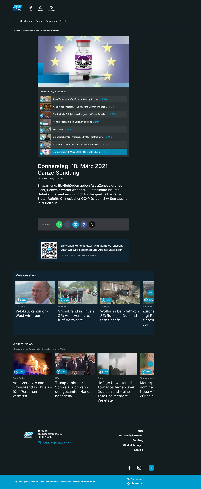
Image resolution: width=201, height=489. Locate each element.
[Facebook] (84, 224)
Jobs (140, 430)
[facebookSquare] (129, 468)
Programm (51, 21)
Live (15, 21)
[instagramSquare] (139, 468)
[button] (67, 224)
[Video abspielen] (83, 61)
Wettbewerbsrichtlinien (84, 481)
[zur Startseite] (17, 8)
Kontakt (138, 449)
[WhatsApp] (59, 224)
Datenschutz (52, 481)
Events (63, 21)
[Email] (75, 224)
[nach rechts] (150, 293)
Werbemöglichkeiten (131, 435)
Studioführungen (133, 445)
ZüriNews (17, 30)
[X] (92, 224)
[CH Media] (135, 483)
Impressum (65, 481)
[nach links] (16, 293)
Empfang (138, 440)
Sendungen (26, 21)
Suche (39, 21)
